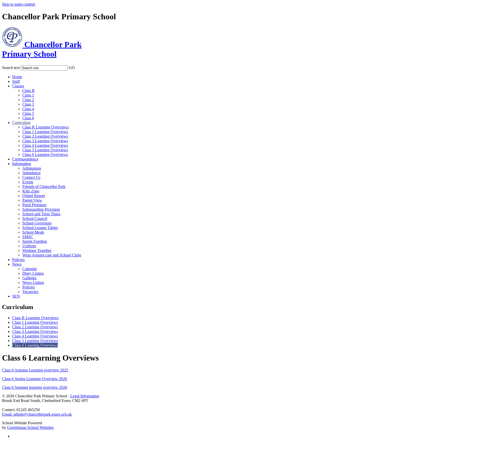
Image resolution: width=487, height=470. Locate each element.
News (17, 264)
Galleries (29, 278)
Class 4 (28, 109)
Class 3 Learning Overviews (45, 141)
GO (72, 68)
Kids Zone (30, 191)
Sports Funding (34, 241)
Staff (16, 81)
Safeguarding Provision (41, 209)
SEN (16, 296)
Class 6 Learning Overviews (45, 154)
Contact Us (31, 177)
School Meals (33, 232)
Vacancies (30, 291)
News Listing (33, 282)
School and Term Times (41, 214)
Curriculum (21, 122)
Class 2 (28, 100)
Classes (18, 86)
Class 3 (28, 104)
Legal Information (84, 396)
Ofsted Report (33, 195)
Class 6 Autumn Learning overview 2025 (35, 370)
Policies (18, 259)
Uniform (29, 246)
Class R (28, 90)
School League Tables (40, 227)
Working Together (36, 250)
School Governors (36, 223)
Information (21, 163)
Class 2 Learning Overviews (45, 136)
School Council (34, 218)
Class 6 (28, 118)
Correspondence (25, 159)
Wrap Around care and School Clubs (51, 255)
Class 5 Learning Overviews (45, 150)
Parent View (32, 200)
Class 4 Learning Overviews (45, 145)
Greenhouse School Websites (30, 427)
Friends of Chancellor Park (43, 186)
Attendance (31, 173)
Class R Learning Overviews (45, 127)
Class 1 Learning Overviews (45, 131)
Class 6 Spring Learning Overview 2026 (34, 379)
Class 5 (28, 113)
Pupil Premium (34, 205)
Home (17, 77)
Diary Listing (33, 273)
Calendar (29, 269)
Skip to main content (18, 4)
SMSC (27, 237)
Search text (11, 68)
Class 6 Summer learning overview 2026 (34, 387)
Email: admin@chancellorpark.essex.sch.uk (37, 414)
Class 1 (28, 95)
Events (27, 182)
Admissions (31, 168)
